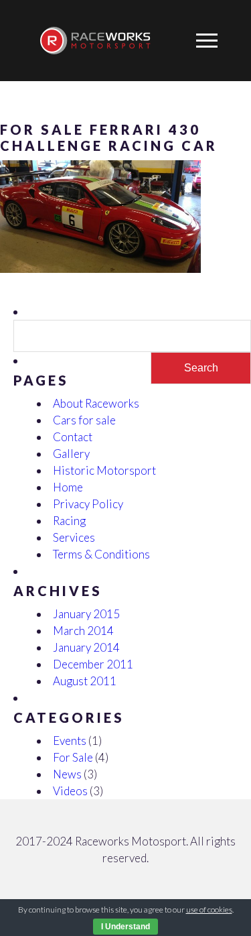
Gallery (71, 454)
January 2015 (86, 614)
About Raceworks (96, 403)
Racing (69, 521)
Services (74, 537)
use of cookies (209, 909)
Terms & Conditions (101, 554)
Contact (72, 437)
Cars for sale (84, 420)
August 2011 (84, 681)
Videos (70, 791)
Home (68, 487)
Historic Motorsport (104, 470)
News (67, 774)
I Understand (125, 926)
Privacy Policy (88, 504)
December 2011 (93, 664)
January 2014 (86, 647)
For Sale (73, 757)
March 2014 (83, 631)
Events (69, 741)
